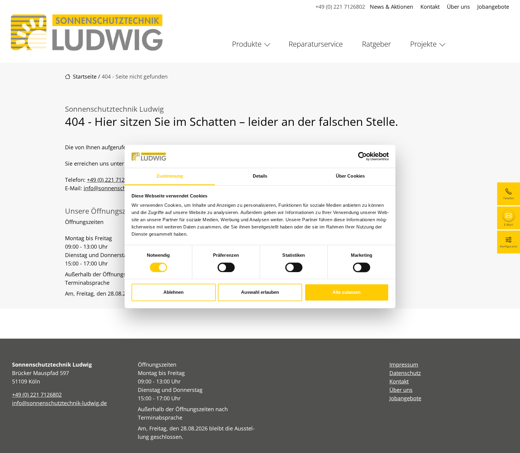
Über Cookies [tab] (350, 176)
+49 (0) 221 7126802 (340, 6)
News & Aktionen (391, 6)
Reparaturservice (316, 44)
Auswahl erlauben (260, 292)
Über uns (458, 6)
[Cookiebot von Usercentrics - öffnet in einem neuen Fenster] (362, 156)
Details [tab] (260, 176)
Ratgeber (376, 44)
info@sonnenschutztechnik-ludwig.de (59, 403)
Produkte (247, 44)
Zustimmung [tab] (169, 176)
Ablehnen (173, 292)
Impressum (403, 364)
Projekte (423, 44)
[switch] (226, 267)
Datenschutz (405, 373)
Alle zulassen (347, 292)
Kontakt (430, 6)
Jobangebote (493, 6)
